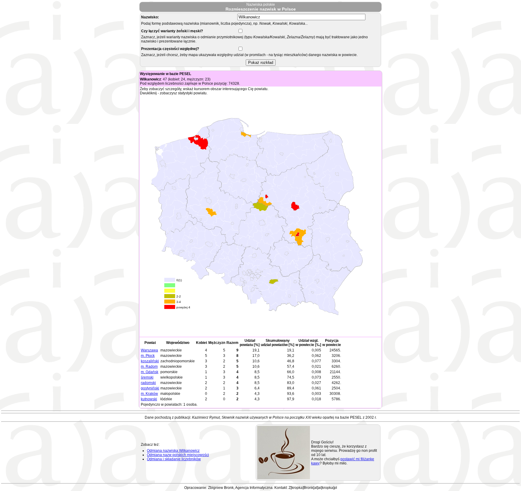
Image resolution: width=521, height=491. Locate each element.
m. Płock (148, 356)
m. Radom (149, 366)
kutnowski (149, 399)
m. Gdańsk (149, 372)
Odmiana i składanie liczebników (174, 459)
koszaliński (150, 361)
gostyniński (150, 388)
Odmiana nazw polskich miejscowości (178, 455)
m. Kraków (149, 394)
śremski (147, 377)
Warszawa (149, 350)
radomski (148, 383)
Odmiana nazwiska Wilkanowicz (173, 451)
